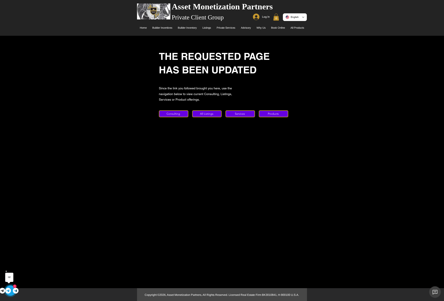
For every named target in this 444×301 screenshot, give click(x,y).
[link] (276, 17)
